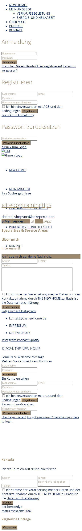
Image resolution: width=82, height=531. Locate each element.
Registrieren (29, 111)
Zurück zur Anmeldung (18, 115)
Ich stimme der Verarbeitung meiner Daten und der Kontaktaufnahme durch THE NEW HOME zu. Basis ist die (41, 298)
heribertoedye (12, 507)
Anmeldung (9, 62)
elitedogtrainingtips (26, 205)
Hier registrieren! (14, 417)
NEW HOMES (18, 5)
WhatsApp (43, 221)
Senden (7, 502)
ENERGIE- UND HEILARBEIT (36, 18)
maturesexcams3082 (16, 511)
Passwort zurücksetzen (16, 143)
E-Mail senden (13, 221)
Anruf (30, 221)
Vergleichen (9, 527)
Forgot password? (40, 417)
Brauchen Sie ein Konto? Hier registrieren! (32, 66)
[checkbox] (3, 294)
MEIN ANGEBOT (20, 9)
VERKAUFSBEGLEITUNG (33, 13)
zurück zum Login (14, 147)
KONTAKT (16, 30)
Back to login (62, 417)
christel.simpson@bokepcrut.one (28, 216)
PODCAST (16, 26)
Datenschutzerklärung (23, 303)
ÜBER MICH (17, 22)
